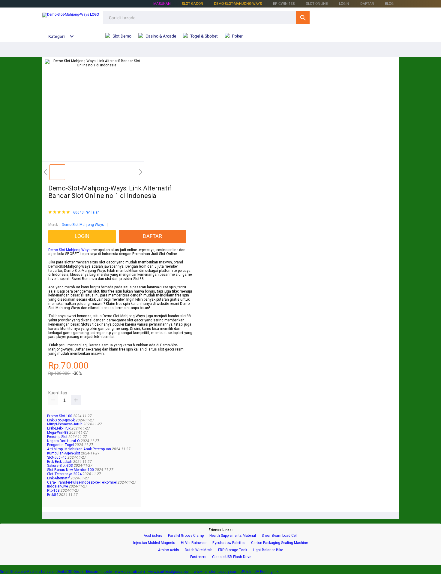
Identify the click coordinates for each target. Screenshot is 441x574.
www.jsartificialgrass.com (169, 572)
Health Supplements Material (232, 536)
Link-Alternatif (58, 478)
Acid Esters (153, 536)
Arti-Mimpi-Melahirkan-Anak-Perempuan (79, 449)
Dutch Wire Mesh (198, 550)
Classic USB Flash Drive (231, 557)
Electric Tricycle (99, 572)
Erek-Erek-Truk (59, 428)
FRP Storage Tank (232, 550)
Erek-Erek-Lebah (60, 462)
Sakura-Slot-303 (60, 465)
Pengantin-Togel (61, 445)
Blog (389, 4)
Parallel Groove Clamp (186, 536)
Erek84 (53, 495)
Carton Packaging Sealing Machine (279, 543)
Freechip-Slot (57, 437)
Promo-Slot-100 (60, 416)
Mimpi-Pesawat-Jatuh (65, 424)
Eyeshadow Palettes (228, 543)
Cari (303, 17)
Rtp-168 (54, 490)
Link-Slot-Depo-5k (61, 420)
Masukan (162, 4)
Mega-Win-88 (58, 432)
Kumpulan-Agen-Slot (64, 453)
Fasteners (198, 557)
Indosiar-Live (58, 486)
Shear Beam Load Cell (279, 536)
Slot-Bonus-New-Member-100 (71, 470)
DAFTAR (367, 4)
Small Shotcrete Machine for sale (26, 572)
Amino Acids (168, 550)
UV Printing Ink (266, 572)
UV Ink (246, 572)
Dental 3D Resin (70, 572)
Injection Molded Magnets (154, 543)
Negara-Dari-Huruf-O (64, 441)
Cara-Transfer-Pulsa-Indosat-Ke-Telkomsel (82, 482)
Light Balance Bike (268, 550)
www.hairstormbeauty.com (215, 572)
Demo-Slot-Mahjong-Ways (238, 4)
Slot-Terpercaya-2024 (64, 474)
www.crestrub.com (130, 572)
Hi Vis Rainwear (194, 543)
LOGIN (344, 4)
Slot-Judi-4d (57, 457)
